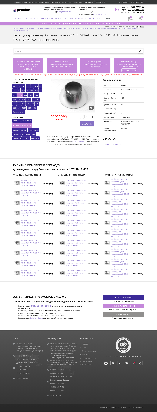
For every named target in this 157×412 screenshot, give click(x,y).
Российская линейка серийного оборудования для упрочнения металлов (78, 23)
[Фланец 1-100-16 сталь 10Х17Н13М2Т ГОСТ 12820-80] (17, 233)
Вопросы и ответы (89, 358)
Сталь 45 (26, 138)
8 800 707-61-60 (137, 7)
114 (25, 95)
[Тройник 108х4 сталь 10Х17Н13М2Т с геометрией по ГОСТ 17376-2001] (107, 263)
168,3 (29, 100)
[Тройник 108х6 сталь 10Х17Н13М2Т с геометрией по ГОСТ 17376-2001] (107, 253)
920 (19, 108)
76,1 (31, 90)
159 (19, 100)
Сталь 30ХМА (30, 134)
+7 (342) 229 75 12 (23, 370)
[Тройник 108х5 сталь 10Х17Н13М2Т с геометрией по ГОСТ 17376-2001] (107, 183)
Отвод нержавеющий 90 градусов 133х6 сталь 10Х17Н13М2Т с (76, 272)
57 (19, 90)
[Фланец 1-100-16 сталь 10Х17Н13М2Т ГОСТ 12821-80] (17, 223)
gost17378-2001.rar (113, 144)
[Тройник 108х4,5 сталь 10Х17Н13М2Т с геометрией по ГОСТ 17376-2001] (107, 193)
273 (38, 100)
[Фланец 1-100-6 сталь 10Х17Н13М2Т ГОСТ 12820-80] (17, 183)
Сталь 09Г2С (26, 121)
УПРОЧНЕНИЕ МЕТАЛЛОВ (74, 18)
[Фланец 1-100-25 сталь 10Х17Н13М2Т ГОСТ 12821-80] (17, 263)
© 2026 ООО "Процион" (108, 407)
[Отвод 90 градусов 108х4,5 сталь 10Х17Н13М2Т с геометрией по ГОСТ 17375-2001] (62, 203)
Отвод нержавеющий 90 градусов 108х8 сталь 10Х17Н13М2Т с (76, 192)
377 (19, 104)
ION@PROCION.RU (99, 14)
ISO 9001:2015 (100, 2)
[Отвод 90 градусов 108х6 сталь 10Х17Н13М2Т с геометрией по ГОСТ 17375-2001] (62, 223)
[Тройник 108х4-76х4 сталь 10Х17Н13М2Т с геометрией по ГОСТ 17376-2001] (107, 213)
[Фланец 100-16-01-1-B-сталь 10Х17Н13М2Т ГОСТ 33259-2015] (17, 253)
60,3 (23, 90)
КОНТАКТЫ (107, 18)
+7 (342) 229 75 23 (23, 373)
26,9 (19, 86)
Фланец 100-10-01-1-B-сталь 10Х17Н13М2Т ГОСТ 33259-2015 (31, 212)
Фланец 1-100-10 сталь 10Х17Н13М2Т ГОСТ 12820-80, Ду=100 (30, 202)
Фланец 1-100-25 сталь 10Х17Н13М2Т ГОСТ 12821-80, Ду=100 (30, 262)
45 (40, 86)
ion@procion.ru (56, 395)
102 (14, 95)
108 (21, 95)
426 (23, 104)
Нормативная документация (86, 363)
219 (33, 100)
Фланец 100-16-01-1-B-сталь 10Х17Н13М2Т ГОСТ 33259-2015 (31, 252)
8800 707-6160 (22, 2)
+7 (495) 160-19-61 (136, 12)
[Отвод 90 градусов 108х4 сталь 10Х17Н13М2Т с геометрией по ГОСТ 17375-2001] (62, 233)
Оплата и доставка (89, 351)
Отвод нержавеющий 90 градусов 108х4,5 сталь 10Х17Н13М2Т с (76, 202)
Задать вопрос (137, 2)
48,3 (14, 90)
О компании (124, 2)
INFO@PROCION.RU (64, 12)
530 (28, 104)
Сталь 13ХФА (33, 130)
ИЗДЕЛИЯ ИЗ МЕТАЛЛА (49, 18)
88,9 (36, 90)
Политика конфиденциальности (132, 407)
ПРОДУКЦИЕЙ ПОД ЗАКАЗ (41, 306)
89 (40, 90)
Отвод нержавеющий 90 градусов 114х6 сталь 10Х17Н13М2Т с (76, 252)
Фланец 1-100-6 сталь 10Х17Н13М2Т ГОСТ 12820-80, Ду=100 (29, 182)
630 (32, 104)
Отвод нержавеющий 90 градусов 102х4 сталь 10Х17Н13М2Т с (76, 182)
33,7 (27, 86)
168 (23, 100)
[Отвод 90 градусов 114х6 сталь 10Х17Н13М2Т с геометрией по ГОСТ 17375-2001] (62, 253)
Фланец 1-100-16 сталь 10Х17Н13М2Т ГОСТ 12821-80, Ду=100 (30, 222)
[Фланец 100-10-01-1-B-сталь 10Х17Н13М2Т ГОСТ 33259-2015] (17, 213)
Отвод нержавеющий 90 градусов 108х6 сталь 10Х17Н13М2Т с (76, 222)
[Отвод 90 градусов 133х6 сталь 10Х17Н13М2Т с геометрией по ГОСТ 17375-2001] (62, 273)
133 (14, 100)
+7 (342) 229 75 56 (23, 366)
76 (27, 90)
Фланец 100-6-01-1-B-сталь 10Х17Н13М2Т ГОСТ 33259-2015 (31, 192)
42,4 (36, 86)
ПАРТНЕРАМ (93, 18)
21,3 (14, 86)
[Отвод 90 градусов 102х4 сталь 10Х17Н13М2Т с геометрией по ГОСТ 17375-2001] (62, 183)
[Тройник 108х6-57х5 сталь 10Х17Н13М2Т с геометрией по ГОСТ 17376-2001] (107, 243)
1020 (24, 108)
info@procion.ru (131, 66)
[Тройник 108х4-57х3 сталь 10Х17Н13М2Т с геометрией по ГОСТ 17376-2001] (107, 223)
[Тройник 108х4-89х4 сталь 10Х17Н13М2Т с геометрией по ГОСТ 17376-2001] (107, 273)
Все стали (35, 138)
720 (37, 104)
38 (32, 86)
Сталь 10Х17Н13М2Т (23, 125)
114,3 (31, 95)
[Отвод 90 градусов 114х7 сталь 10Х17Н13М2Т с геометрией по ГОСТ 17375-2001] (62, 263)
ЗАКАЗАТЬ (87, 123)
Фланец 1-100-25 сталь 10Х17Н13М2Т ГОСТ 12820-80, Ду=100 (30, 272)
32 (24, 86)
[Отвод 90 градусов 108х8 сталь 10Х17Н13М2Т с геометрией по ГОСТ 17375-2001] (62, 193)
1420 (35, 108)
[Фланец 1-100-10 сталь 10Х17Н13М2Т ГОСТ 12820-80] (17, 203)
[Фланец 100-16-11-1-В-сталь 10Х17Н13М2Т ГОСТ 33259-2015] (17, 243)
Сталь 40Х (17, 138)
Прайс (84, 347)
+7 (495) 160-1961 (55, 2)
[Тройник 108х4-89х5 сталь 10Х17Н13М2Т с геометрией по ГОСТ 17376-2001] (107, 203)
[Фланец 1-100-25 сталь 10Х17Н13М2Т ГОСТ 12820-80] (17, 273)
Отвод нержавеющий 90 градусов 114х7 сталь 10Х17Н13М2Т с (76, 262)
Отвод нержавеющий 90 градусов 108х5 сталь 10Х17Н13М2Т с (76, 212)
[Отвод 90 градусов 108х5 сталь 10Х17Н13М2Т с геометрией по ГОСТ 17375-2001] (62, 213)
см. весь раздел (33, 174)
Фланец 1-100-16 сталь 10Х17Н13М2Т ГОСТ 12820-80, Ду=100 (30, 232)
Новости (85, 344)
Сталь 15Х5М (18, 134)
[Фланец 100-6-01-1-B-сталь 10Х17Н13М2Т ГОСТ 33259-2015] (17, 193)
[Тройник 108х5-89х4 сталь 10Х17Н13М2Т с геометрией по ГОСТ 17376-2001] (107, 233)
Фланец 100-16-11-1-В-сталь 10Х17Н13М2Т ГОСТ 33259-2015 (31, 242)
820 (14, 108)
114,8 (36, 95)
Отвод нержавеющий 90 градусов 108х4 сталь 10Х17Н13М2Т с (76, 232)
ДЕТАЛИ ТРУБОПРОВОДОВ (25, 18)
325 (14, 104)
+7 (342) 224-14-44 (88, 2)
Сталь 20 (16, 121)
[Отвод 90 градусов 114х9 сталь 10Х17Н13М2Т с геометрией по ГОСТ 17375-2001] (62, 243)
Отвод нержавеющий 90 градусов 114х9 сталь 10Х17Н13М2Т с (76, 242)
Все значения (18, 112)
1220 (29, 108)
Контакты (85, 354)
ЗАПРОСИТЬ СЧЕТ (129, 70)
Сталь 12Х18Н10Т (20, 130)
